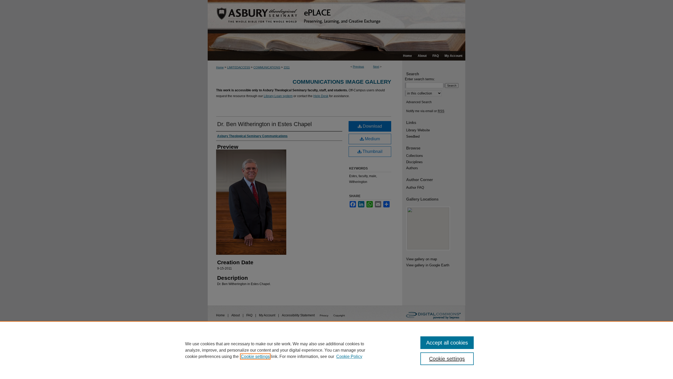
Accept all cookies (447, 343)
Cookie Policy (349, 356)
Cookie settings (255, 356)
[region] (336, 350)
